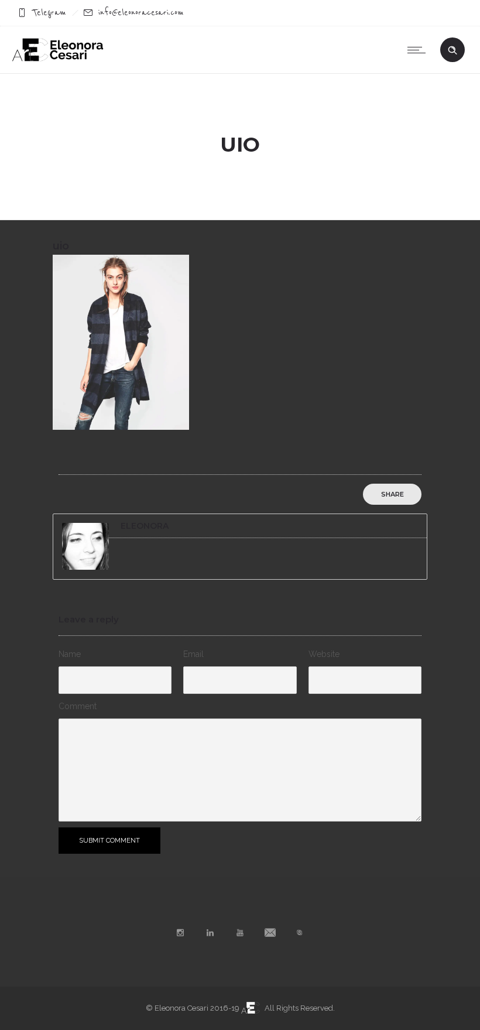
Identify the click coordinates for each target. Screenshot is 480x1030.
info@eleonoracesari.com (141, 12)
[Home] (58, 58)
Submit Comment (109, 840)
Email (193, 654)
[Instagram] (180, 932)
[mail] (269, 932)
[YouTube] (240, 932)
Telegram (49, 12)
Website (324, 654)
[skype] (299, 932)
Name (70, 654)
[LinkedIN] (210, 932)
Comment (78, 706)
